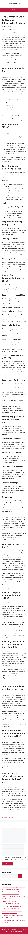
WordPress (9, 931)
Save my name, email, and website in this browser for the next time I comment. (15, 858)
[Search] (20, 876)
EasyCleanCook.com (16, 929)
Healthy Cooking (8, 817)
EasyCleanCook (14, 4)
